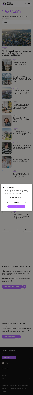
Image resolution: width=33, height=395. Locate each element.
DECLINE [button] (16, 202)
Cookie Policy (18, 193)
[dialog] (16, 197)
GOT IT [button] (16, 206)
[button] (16, 198)
